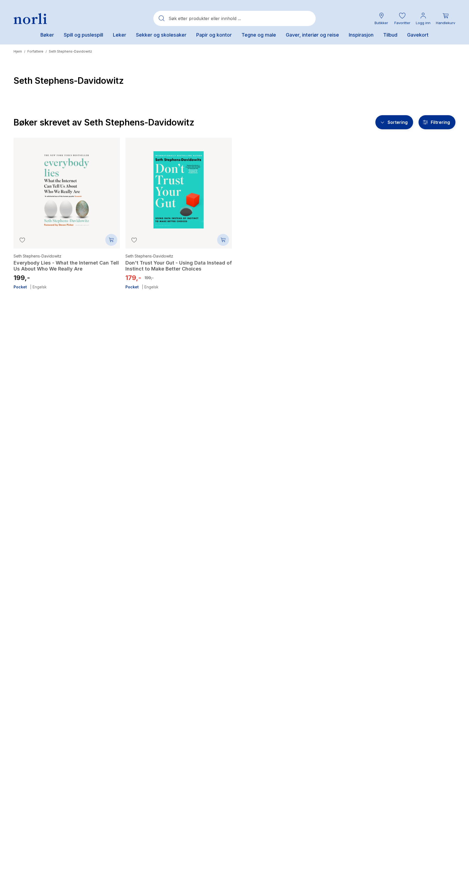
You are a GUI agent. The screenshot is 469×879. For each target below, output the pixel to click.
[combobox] (234, 18)
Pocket (20, 287)
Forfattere (35, 51)
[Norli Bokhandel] (30, 18)
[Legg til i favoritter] (22, 240)
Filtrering (440, 122)
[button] (402, 18)
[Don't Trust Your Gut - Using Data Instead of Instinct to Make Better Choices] (178, 186)
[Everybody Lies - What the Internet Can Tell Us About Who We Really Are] (67, 186)
